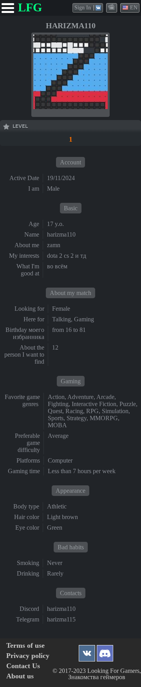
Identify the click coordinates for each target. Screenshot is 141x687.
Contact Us (23, 666)
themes (112, 7)
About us (20, 676)
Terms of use (25, 645)
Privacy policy (27, 656)
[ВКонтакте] (87, 651)
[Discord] (105, 651)
